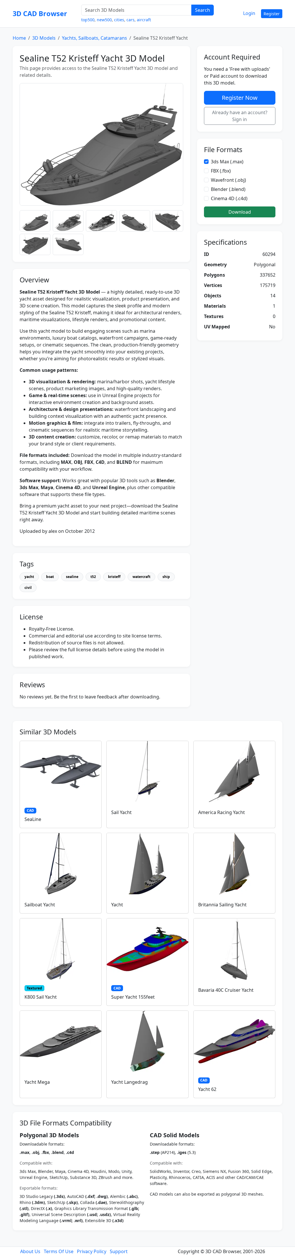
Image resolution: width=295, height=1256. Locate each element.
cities (119, 19)
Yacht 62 (207, 1089)
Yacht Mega (37, 1082)
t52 (93, 576)
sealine (72, 576)
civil (28, 587)
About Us (30, 1251)
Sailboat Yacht (39, 904)
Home (19, 38)
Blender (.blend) (228, 189)
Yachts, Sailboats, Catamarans (94, 38)
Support (119, 1251)
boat (50, 576)
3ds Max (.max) (227, 161)
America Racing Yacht (221, 812)
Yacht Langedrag (129, 1082)
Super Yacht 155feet (133, 997)
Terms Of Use (58, 1251)
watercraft (141, 576)
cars (130, 19)
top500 (87, 19)
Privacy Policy (91, 1251)
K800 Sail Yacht (40, 997)
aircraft (144, 19)
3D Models (44, 38)
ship (166, 576)
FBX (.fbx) (221, 171)
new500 (104, 19)
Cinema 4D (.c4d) (229, 198)
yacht (29, 576)
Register (272, 13)
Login (249, 13)
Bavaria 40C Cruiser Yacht (226, 990)
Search (202, 10)
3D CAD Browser (40, 13)
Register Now (240, 98)
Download (239, 212)
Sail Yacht (121, 812)
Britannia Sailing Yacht (222, 904)
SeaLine (32, 819)
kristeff (114, 576)
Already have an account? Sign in (239, 115)
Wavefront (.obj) (228, 180)
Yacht (117, 904)
